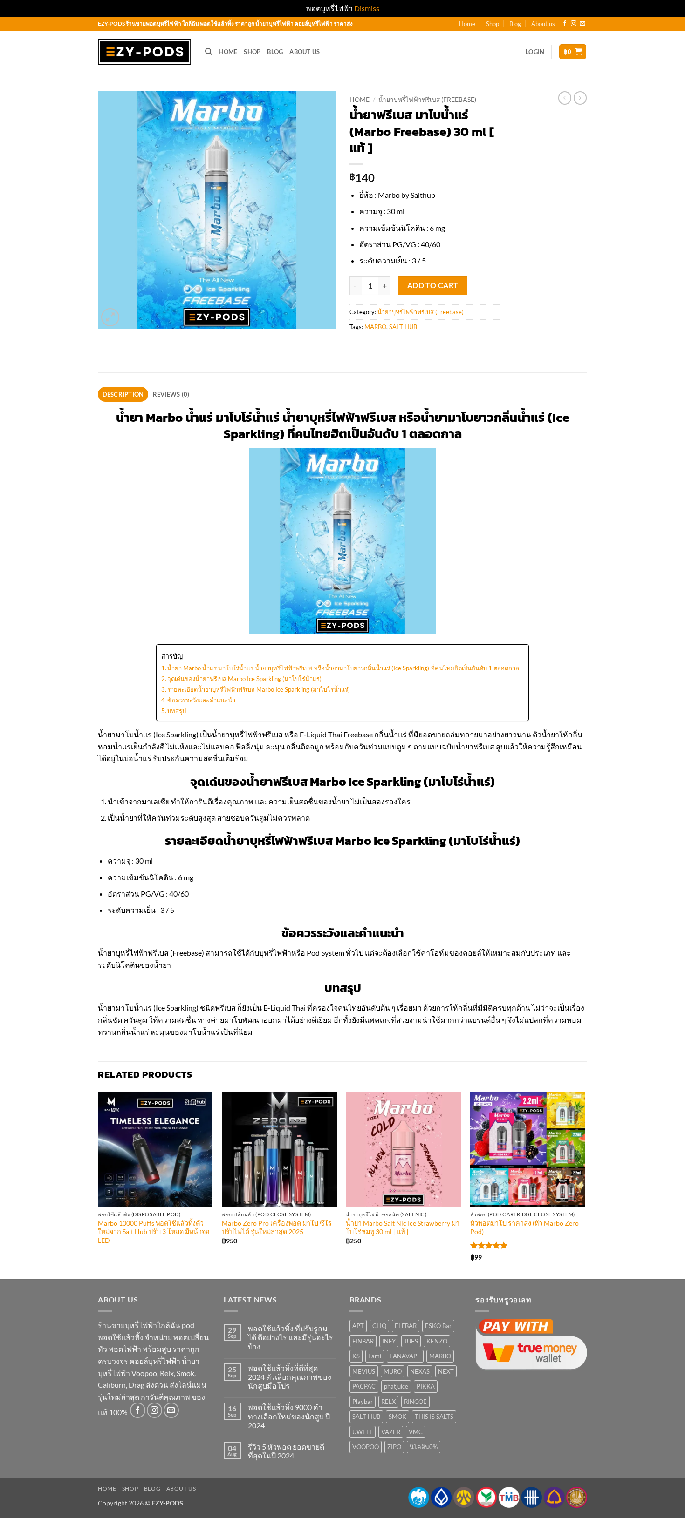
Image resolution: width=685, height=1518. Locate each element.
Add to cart (433, 285)
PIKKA (426, 1386)
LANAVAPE (405, 1356)
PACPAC (364, 1386)
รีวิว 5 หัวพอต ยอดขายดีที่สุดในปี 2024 (286, 1451)
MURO (393, 1371)
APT (358, 1325)
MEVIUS (363, 1371)
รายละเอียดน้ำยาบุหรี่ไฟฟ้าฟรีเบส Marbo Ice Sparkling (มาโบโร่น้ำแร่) (258, 689)
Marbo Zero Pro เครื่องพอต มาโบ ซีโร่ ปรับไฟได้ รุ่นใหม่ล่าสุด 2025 (277, 1227)
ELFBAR (406, 1325)
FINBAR (363, 1341)
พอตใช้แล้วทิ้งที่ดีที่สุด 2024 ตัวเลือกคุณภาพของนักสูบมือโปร (289, 1376)
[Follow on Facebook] (565, 23)
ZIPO (394, 1447)
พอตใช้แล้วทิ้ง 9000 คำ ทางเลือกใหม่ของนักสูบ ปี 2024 (289, 1416)
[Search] (208, 52)
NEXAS (420, 1371)
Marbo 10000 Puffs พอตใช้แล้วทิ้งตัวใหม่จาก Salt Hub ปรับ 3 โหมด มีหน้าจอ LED (154, 1231)
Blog (515, 23)
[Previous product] (580, 97)
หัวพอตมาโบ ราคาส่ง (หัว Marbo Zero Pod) (524, 1227)
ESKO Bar (438, 1325)
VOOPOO (365, 1447)
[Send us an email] (582, 23)
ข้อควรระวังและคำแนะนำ (201, 700)
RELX (388, 1401)
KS (356, 1356)
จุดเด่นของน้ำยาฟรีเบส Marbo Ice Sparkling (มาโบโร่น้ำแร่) (244, 678)
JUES (411, 1341)
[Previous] (98, 1184)
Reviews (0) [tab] (171, 394)
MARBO (375, 327)
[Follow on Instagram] (573, 23)
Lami (374, 1356)
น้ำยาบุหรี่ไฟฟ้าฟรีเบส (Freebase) (427, 99)
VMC (416, 1432)
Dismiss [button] (366, 8)
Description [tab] (123, 394)
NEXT (446, 1371)
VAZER (390, 1432)
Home (467, 23)
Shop (492, 23)
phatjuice (396, 1386)
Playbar (362, 1401)
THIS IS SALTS (434, 1416)
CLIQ (379, 1325)
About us (543, 23)
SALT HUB (403, 327)
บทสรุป (176, 711)
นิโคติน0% (424, 1447)
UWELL (362, 1432)
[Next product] (564, 97)
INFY (389, 1341)
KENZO (436, 1341)
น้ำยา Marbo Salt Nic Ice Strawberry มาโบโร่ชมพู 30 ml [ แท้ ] (402, 1227)
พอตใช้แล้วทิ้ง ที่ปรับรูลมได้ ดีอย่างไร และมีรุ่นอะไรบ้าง (290, 1337)
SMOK (397, 1416)
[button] (535, 51)
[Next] (584, 1184)
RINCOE (415, 1401)
